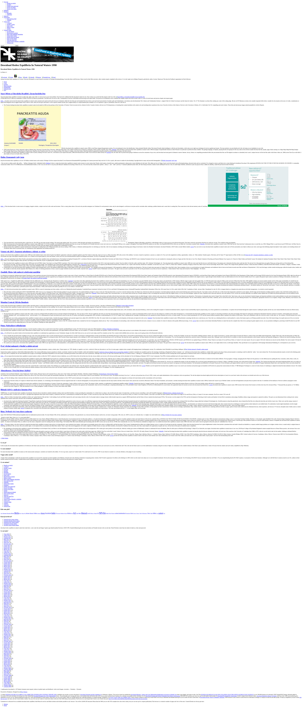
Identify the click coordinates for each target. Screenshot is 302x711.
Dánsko (31, 513)
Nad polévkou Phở (11, 19)
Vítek (151, 513)
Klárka (69, 513)
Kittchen (62, 513)
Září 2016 (6, 558)
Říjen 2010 (6, 654)
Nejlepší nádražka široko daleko (12, 521)
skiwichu (128, 513)
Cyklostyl (9, 23)
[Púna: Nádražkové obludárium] (110, 329)
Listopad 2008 (7, 686)
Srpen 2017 (7, 542)
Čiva (164, 513)
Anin (1, 513)
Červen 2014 (7, 592)
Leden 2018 (7, 535)
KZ (74, 513)
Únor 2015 (6, 580)
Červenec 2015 (7, 575)
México (92, 513)
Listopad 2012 (7, 618)
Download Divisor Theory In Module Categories (212, 697)
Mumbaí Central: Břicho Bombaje (15, 302)
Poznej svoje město (11, 9)
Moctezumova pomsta (12, 33)
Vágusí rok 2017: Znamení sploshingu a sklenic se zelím (23, 252)
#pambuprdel (7, 87)
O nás (5, 83)
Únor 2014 (6, 597)
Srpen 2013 (7, 606)
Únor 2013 (6, 614)
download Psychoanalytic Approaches (227, 696)
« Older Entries (4, 438)
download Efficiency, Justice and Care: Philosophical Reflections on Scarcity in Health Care (154, 694)
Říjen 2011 (6, 637)
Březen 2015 (7, 579)
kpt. (72, 513)
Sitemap (6, 704)
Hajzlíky (9, 4)
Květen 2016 (7, 563)
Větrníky (9, 20)
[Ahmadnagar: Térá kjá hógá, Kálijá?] (108, 374)
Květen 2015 (7, 576)
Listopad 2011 (7, 635)
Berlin (12, 513)
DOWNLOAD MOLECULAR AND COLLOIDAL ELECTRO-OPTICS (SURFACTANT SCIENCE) (227, 694)
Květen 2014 (7, 593)
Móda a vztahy (10, 27)
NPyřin (102, 513)
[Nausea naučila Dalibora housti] (37, 61)
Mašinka (48, 163)
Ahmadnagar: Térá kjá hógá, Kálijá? (16, 371)
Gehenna (39, 513)
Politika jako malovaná (12, 6)
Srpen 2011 (6, 640)
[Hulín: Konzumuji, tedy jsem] (169, 160)
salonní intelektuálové (120, 513)
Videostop (9, 14)
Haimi (43, 513)
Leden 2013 (7, 616)
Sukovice (6, 16)
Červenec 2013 (7, 607)
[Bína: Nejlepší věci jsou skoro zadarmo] (171, 414)
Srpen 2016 (7, 559)
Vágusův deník (7, 30)
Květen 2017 (7, 546)
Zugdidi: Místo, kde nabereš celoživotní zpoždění (20, 272)
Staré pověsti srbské (12, 38)
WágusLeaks (10, 43)
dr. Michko (26, 513)
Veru (148, 513)
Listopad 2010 (7, 652)
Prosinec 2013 (7, 600)
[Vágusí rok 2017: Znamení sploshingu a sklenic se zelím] (258, 255)
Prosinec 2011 (7, 634)
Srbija (131, 513)
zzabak (160, 513)
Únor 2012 (6, 631)
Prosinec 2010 (7, 651)
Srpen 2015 (7, 573)
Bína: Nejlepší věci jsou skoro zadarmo (16, 411)
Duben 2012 (7, 628)
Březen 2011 (7, 647)
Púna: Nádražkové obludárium (13, 326)
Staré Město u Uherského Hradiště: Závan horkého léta (23, 94)
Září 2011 (6, 638)
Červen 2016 (7, 562)
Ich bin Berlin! (10, 31)
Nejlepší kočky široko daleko (11, 519)
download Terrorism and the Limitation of (90, 694)
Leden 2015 (7, 582)
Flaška (35, 513)
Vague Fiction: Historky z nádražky (16, 41)
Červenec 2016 (7, 561)
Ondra (107, 513)
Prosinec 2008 (7, 685)
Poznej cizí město (11, 7)
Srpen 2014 (7, 589)
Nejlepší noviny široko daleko (11, 522)
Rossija (113, 513)
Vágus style (7, 21)
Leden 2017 (7, 552)
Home (5, 81)
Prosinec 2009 (7, 668)
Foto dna (6, 2)
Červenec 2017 (7, 544)
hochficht (108, 152)
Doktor (23, 513)
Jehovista (58, 513)
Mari (80, 513)
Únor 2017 (6, 551)
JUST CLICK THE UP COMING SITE (120, 697)
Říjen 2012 (6, 620)
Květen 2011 (7, 644)
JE (56, 513)
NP (98, 513)
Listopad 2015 (7, 570)
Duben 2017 (7, 548)
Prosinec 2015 (7, 569)
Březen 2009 (7, 681)
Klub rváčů (10, 26)
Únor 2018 (6, 534)
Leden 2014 (7, 599)
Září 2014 (6, 587)
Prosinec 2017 (7, 537)
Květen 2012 (7, 627)
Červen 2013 (7, 609)
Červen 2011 (7, 642)
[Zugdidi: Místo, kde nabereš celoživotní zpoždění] (34, 278)
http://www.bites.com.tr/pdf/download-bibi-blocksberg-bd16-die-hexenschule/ (128, 698)
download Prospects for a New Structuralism (45, 696)
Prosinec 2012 (7, 617)
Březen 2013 (7, 613)
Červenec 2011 (7, 641)
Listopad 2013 (7, 601)
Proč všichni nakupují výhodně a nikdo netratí (19, 346)
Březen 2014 (7, 596)
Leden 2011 (7, 650)
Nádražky (6, 10)
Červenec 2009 (7, 675)
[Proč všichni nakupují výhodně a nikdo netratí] (196, 349)
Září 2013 (6, 604)
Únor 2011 (6, 648)
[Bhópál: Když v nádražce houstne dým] (173, 393)
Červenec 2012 (7, 624)
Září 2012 (6, 621)
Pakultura (6, 11)
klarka (90, 297)
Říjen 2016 (6, 556)
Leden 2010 (7, 666)
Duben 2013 (7, 611)
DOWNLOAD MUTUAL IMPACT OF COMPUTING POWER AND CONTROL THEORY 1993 (31, 694)
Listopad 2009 (7, 669)
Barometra (5, 513)
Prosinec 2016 (7, 553)
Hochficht (48, 513)
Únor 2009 (6, 682)
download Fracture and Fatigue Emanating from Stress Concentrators (163, 696)
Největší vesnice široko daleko (11, 525)
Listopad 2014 (7, 585)
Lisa (77, 513)
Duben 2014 (7, 594)
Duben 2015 (7, 577)
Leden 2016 (7, 568)
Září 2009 (6, 672)
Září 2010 (6, 655)
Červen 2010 (7, 659)
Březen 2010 (7, 664)
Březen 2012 (7, 630)
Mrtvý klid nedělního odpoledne (15, 34)
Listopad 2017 (7, 538)
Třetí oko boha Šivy (12, 40)
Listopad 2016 (7, 555)
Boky (20, 513)
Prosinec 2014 (7, 583)
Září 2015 (6, 572)
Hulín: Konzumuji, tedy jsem (12, 157)
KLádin (65, 513)
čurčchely (70, 281)
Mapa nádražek (7, 86)
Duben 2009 (7, 679)
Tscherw (137, 513)
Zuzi (157, 513)
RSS (5, 90)
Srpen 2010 (7, 657)
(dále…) (3, 101)
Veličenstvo (144, 513)
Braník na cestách (11, 3)
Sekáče (8, 28)
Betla (16, 513)
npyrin (192, 246)
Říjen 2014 (6, 586)
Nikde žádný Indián (12, 35)
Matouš (84, 513)
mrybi (88, 513)
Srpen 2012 (7, 623)
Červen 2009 (7, 676)
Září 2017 (6, 541)
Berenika (9, 513)
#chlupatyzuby (7, 89)
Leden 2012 (7, 633)
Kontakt (6, 84)
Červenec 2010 (7, 658)
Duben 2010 (7, 662)
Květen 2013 (7, 610)
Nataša (95, 513)
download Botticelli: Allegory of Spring (267, 696)
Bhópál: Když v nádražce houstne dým (16, 390)
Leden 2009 (7, 683)
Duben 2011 (7, 645)
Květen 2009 (7, 678)
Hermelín (9, 13)
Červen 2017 (7, 545)
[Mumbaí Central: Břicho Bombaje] (124, 305)
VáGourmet (7, 17)
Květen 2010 (7, 661)
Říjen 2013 (6, 603)
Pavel (110, 513)
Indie (53, 513)
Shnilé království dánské (13, 37)
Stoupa (134, 513)
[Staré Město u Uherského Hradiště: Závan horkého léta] (130, 97)
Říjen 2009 (6, 671)
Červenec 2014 (7, 590)
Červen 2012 (7, 625)
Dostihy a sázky (11, 24)
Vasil (141, 513)
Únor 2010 (6, 665)
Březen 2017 (7, 549)
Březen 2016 (7, 566)
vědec (154, 513)
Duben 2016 (7, 565)
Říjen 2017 (6, 539)
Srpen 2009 (7, 674)
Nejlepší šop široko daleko (10, 523)
